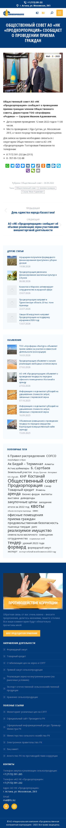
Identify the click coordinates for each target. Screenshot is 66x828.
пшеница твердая (19, 526)
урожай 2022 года (33, 543)
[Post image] (12, 261)
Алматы (49, 464)
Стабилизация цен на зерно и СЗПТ (26, 662)
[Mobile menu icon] (59, 13)
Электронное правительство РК (24, 742)
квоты (37, 506)
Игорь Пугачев (39, 472)
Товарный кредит (21, 489)
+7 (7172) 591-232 (12, 782)
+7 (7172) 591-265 (12, 774)
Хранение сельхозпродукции (22, 697)
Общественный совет (16, 56)
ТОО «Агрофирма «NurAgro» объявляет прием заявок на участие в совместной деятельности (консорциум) (38, 349)
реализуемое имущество (30, 530)
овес (35, 510)
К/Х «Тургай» (13, 477)
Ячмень (40, 489)
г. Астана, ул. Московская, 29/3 (20, 791)
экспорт (12, 551)
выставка (13, 498)
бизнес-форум (31, 494)
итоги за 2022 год (18, 506)
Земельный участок (20, 472)
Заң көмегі (12, 749)
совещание (46, 534)
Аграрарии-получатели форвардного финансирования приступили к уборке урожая (38, 260)
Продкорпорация (25, 485)
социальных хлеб (37, 539)
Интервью (52, 472)
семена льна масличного (22, 534)
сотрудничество (18, 538)
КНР (23, 476)
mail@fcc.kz (9, 800)
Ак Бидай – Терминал (25, 463)
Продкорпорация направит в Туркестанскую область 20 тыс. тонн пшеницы (36, 302)
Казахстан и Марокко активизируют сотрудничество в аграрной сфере (36, 288)
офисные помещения (25, 515)
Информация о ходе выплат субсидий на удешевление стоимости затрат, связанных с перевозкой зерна (38, 394)
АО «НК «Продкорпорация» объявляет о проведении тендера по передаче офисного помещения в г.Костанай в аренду (38, 378)
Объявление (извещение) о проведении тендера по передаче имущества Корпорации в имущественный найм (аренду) (38, 425)
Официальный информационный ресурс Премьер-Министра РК (34, 727)
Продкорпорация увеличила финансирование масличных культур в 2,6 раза (38, 275)
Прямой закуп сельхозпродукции (25, 669)
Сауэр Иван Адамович (33, 192)
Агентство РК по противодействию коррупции (32, 755)
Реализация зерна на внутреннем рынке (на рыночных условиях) (30, 678)
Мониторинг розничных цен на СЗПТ (27, 711)
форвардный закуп (39, 547)
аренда (14, 494)
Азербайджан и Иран (17, 460)
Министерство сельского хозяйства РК (28, 735)
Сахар (47, 485)
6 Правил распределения (26, 456)
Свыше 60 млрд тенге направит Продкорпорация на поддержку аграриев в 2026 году (34, 317)
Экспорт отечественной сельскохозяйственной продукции (33, 688)
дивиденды (28, 498)
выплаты (46, 494)
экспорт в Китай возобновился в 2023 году (37, 552)
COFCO (51, 456)
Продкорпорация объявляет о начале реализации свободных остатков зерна (38, 362)
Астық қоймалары (18, 468)
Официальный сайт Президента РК (26, 718)
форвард (17, 547)
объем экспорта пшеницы (19, 511)
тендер (14, 542)
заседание (45, 502)
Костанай (36, 476)
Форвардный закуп (17, 649)
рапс (34, 526)
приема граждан (47, 188)
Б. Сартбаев (40, 468)
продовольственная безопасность (33, 523)
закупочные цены (22, 502)
